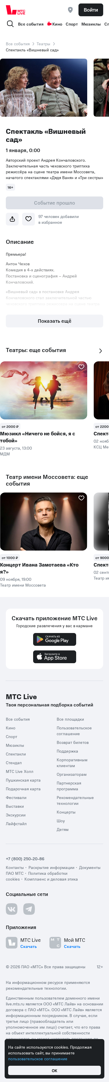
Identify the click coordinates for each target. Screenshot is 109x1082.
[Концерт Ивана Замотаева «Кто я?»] (43, 522)
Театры (43, 43)
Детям (63, 829)
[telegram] (29, 909)
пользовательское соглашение (37, 1058)
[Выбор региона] (70, 10)
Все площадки (70, 719)
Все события (31, 24)
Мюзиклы (91, 24)
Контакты (15, 867)
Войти (91, 9)
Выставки (15, 806)
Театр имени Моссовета (23, 585)
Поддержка (67, 751)
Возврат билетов (73, 742)
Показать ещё (55, 320)
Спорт (72, 24)
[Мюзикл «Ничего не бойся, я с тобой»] (43, 390)
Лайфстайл (16, 823)
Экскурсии (16, 815)
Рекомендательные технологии (75, 800)
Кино (57, 24)
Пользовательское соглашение (74, 730)
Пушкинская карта (23, 780)
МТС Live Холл (19, 771)
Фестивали (16, 797)
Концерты (66, 812)
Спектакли (16, 754)
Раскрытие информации (51, 867)
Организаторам (72, 774)
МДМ (5, 454)
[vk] (11, 909)
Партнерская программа (69, 785)
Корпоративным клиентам (72, 762)
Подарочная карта (23, 788)
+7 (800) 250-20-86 (25, 858)
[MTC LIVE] (16, 10)
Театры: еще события (36, 350)
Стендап (14, 762)
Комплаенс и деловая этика (51, 879)
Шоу (61, 820)
